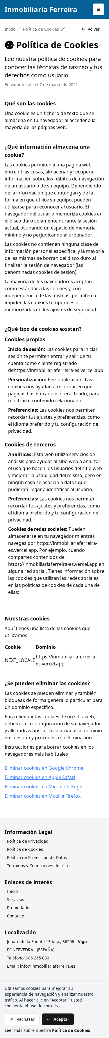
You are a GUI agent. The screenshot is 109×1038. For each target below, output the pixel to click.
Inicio (10, 29)
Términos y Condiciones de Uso (37, 865)
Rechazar (26, 1019)
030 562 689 (37, 958)
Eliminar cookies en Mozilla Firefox (43, 796)
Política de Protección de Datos (37, 857)
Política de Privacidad (28, 841)
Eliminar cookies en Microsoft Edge (43, 786)
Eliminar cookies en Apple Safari (40, 777)
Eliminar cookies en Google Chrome (44, 768)
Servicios (15, 899)
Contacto (15, 916)
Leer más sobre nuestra (47, 1030)
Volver (94, 29)
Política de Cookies (41, 29)
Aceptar (61, 1019)
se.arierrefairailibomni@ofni (47, 966)
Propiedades (19, 907)
